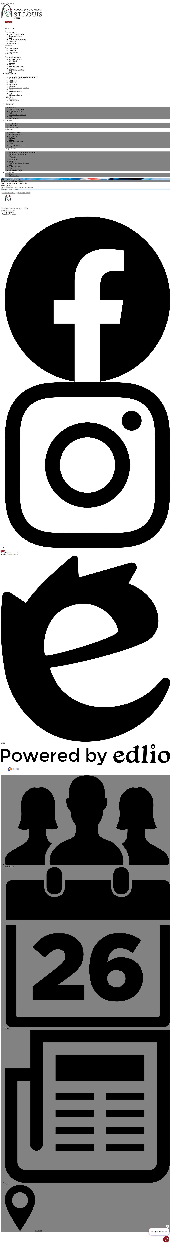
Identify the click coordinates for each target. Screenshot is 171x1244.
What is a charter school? (16, 34)
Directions (38, 1231)
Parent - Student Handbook (17, 79)
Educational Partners (15, 36)
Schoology (12, 86)
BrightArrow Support (15, 95)
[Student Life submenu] (5, 56)
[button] (5, 106)
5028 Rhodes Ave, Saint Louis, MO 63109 (14, 208)
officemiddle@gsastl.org (8, 214)
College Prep (13, 50)
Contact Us (12, 41)
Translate (15, 554)
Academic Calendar (15, 57)
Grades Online (13, 84)
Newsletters (12, 82)
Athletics (11, 64)
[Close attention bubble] (167, 1226)
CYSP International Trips (16, 70)
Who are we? (13, 32)
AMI (10, 72)
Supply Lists (13, 81)
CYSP (11, 68)
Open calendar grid (24, 193)
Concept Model (13, 48)
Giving (3, 551)
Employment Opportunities (17, 39)
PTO (10, 93)
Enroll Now (8, 22)
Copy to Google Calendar (9, 187)
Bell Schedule (13, 61)
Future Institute (13, 52)
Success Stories (13, 43)
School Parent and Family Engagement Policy (23, 77)
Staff (10, 38)
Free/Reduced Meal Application (19, 88)
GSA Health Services (15, 91)
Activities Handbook (15, 59)
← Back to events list (8, 193)
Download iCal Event (26, 187)
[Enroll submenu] (13, 97)
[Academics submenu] (5, 47)
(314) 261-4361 (10, 210)
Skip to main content (7, 3)
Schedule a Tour (14, 101)
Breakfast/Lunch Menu (16, 66)
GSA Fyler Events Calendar (9, 189)
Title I (10, 89)
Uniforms (12, 63)
